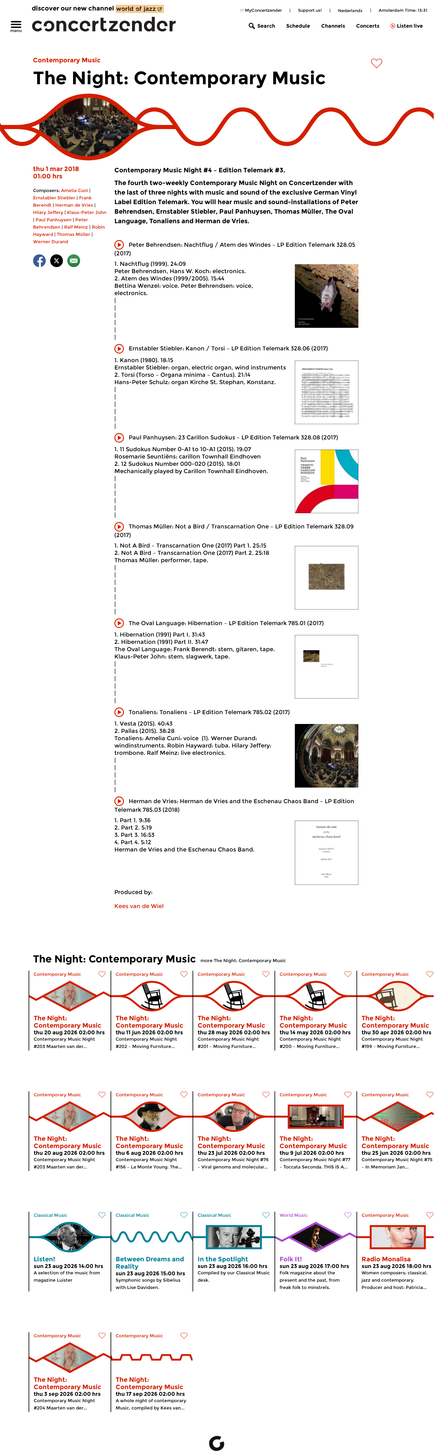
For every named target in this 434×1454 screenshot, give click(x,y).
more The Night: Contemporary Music (243, 960)
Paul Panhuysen (53, 220)
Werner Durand (50, 242)
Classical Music (50, 1215)
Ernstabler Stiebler (54, 198)
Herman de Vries (74, 205)
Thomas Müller (73, 234)
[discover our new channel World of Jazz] (140, 9)
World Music (294, 1215)
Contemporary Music (67, 60)
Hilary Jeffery (48, 212)
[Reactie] (73, 261)
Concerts (367, 26)
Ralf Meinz (76, 227)
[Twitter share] (56, 261)
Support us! (310, 10)
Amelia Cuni (74, 190)
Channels (333, 26)
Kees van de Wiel (139, 906)
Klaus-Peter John (86, 212)
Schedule (298, 26)
